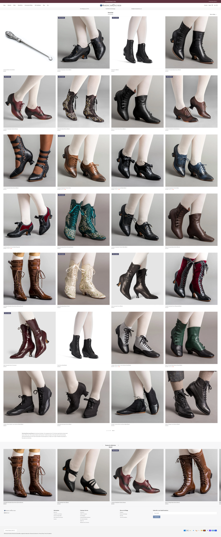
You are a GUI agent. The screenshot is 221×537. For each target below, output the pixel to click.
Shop (4, 5)
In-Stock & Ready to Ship (110, 1)
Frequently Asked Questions (85, 517)
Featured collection (110, 445)
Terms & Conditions (123, 517)
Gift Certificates (38, 5)
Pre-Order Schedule (83, 519)
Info (48, 5)
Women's (9, 5)
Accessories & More (29, 5)
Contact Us (82, 512)
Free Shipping (82, 515)
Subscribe (157, 516)
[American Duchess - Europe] (110, 5)
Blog (44, 5)
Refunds (121, 515)
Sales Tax (82, 520)
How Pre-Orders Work (58, 515)
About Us (55, 512)
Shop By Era (20, 5)
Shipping (121, 512)
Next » (113, 430)
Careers (55, 519)
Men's (14, 5)
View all (110, 447)
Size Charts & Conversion (58, 517)
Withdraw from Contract (84, 522)
